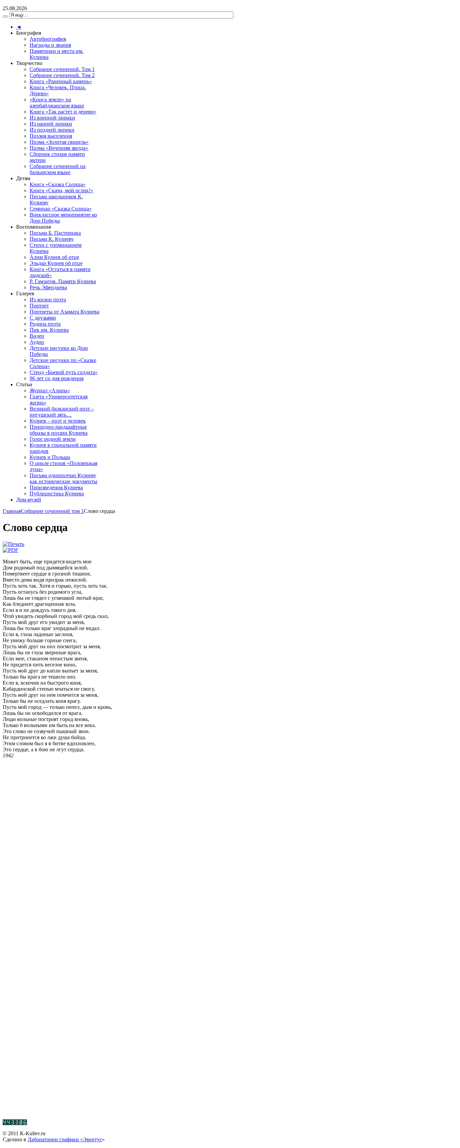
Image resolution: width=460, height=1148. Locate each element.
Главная (12, 511)
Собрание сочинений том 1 (52, 511)
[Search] (5, 16)
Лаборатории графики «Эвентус (65, 1139)
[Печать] (13, 544)
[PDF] (10, 550)
